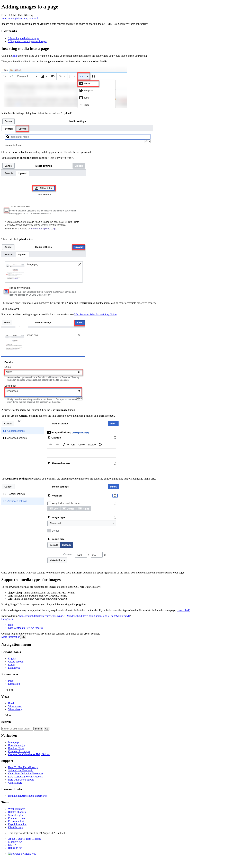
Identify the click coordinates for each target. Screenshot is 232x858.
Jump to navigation (11, 18)
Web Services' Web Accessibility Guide (95, 314)
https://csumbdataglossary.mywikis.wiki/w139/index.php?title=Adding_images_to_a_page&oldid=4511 (74, 616)
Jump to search (30, 18)
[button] (10, 636)
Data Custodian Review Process (25, 627)
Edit (14, 55)
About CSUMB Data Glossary (24, 838)
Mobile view (15, 841)
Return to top (15, 847)
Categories (7, 619)
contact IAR (183, 610)
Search (6, 722)
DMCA (12, 844)
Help (10, 624)
